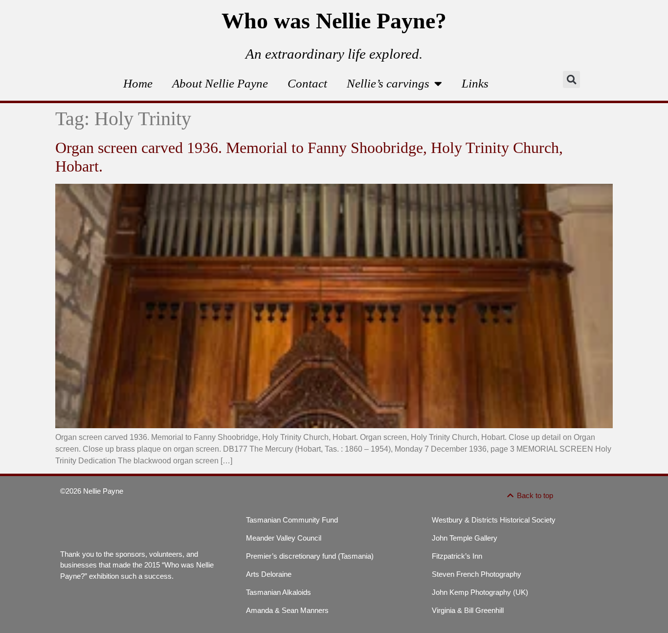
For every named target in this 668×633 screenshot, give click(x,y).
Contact (307, 83)
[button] (571, 79)
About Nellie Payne (220, 83)
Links (475, 83)
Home (138, 83)
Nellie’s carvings (388, 83)
